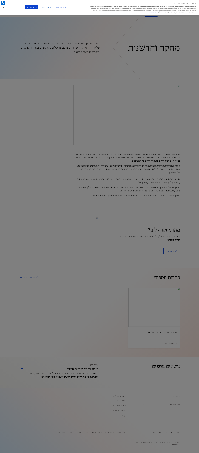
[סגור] (3, 7)
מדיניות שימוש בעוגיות (152, 13)
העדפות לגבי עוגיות (61, 7)
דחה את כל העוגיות (46, 7)
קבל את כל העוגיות (31, 7)
